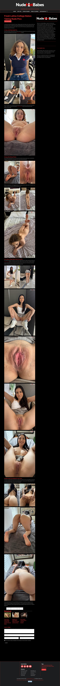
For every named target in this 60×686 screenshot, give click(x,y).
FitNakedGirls (33, 675)
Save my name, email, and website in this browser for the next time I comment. (18, 640)
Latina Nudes (17, 608)
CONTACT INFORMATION (38, 680)
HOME (14, 11)
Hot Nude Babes (8, 21)
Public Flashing (34, 11)
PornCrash (32, 673)
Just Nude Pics (33, 674)
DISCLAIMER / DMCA (21, 680)
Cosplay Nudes (26, 11)
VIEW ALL (44, 669)
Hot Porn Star (19, 32)
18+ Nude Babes (8, 608)
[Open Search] (47, 11)
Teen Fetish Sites (23, 671)
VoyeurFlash (23, 675)
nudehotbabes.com (30, 678)
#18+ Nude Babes (44, 665)
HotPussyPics (43, 11)
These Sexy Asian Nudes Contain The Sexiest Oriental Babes (7, 621)
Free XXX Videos (33, 671)
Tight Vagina (22, 608)
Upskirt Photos (6, 261)
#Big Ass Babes (51, 666)
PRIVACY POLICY (29, 680)
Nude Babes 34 (33, 670)
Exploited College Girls (11, 608)
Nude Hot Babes (19, 106)
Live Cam (19, 11)
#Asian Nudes (46, 666)
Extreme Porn (23, 674)
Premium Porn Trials (24, 670)
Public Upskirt (19, 608)
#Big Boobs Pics (44, 667)
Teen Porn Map (23, 673)
